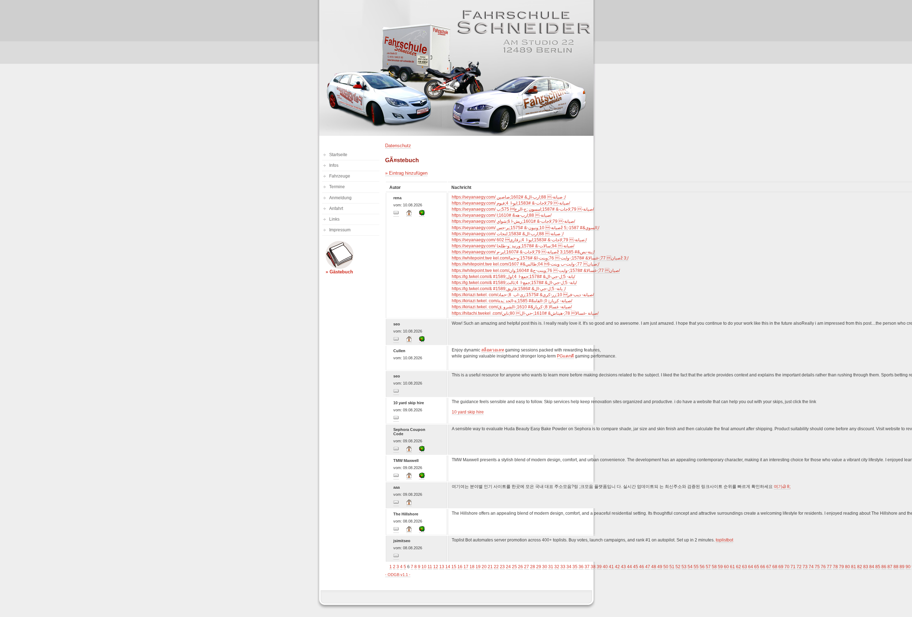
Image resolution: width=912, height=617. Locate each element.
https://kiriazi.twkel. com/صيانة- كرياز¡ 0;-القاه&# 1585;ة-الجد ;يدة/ (512, 300)
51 (671, 566)
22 (496, 566)
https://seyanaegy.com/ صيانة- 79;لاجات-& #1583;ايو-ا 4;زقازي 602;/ (519, 239)
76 (823, 566)
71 (793, 566)
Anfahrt (336, 208)
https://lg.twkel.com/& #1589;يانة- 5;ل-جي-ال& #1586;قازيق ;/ (509, 288)
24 (508, 566)
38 (593, 566)
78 (835, 566)
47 (647, 566)
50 (665, 566)
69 (780, 566)
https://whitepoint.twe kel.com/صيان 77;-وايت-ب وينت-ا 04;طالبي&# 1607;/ (525, 264)
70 (786, 566)
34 (568, 566)
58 (714, 566)
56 (702, 566)
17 (465, 566)
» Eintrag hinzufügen (406, 173)
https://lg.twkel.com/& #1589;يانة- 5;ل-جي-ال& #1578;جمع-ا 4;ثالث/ (514, 282)
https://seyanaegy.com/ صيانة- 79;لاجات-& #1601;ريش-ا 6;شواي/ (513, 221)
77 (829, 566)
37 (587, 566)
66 (762, 566)
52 (677, 566)
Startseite (338, 154)
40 (605, 566)
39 (599, 566)
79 (841, 566)
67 (768, 566)
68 (774, 566)
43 (623, 566)
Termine (337, 186)
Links (334, 219)
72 (799, 566)
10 (423, 566)
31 (550, 566)
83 (865, 566)
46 (641, 566)
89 (902, 566)
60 (726, 566)
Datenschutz (398, 145)
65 (756, 566)
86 (883, 566)
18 (472, 566)
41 (611, 566)
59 (720, 566)
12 (435, 566)
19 (478, 566)
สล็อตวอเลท (492, 350)
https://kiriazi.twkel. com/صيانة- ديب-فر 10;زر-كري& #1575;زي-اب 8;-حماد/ (523, 294)
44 (629, 566)
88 (895, 566)
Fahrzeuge (339, 176)
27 (526, 566)
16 (459, 566)
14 (447, 566)
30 (544, 566)
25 (514, 566)
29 (538, 566)
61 (732, 566)
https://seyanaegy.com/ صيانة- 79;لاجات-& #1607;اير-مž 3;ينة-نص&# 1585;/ (523, 252)
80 (847, 566)
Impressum (340, 229)
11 (430, 566)
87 (889, 566)
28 (532, 566)
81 (853, 566)
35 (574, 566)
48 (653, 566)
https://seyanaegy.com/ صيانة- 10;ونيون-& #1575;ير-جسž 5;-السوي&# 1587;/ (525, 227)
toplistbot (724, 540)
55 (696, 566)
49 (659, 566)
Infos (333, 165)
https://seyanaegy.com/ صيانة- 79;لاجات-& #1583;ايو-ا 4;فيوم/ (511, 203)
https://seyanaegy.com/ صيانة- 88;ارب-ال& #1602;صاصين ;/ (509, 197)
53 (684, 566)
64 (750, 566)
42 (617, 566)
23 (502, 566)
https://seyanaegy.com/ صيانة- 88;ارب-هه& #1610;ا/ (501, 215)
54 (690, 566)
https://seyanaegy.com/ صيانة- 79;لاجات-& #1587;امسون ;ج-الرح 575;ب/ (523, 209)
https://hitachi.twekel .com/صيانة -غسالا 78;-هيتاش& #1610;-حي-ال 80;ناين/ (525, 313)
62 (738, 566)
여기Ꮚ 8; (782, 486)
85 (877, 566)
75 (817, 566)
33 (562, 566)
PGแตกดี (565, 356)
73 (805, 566)
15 (453, 566)
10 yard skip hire (468, 412)
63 (744, 566)
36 (581, 566)
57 (708, 566)
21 (490, 566)
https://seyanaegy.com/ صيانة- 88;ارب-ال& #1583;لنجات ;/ (508, 233)
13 (441, 566)
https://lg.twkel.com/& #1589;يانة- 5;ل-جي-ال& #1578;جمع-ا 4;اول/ (513, 276)
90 (908, 566)
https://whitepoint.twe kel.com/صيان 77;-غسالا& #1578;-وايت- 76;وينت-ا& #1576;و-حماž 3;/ (540, 258)
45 (635, 566)
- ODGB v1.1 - (397, 574)
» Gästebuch (339, 271)
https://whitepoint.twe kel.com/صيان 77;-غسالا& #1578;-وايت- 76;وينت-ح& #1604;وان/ (536, 270)
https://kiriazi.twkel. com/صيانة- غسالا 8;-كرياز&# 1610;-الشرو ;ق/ (512, 306)
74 (811, 566)
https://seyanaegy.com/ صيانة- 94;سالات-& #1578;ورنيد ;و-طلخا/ (513, 245)
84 (871, 566)
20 (484, 566)
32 (556, 566)
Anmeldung (340, 197)
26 (520, 566)
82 (859, 566)
